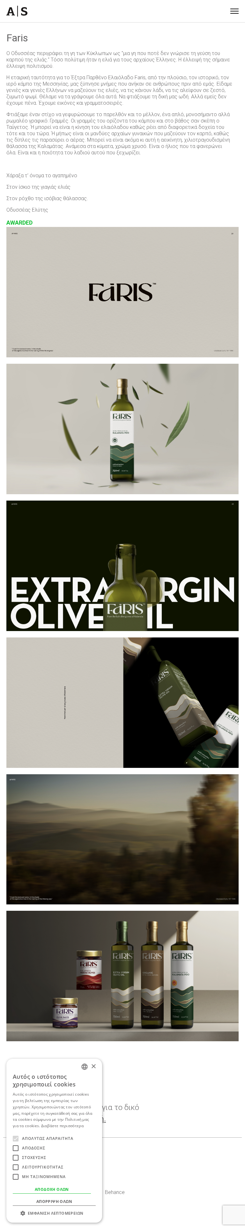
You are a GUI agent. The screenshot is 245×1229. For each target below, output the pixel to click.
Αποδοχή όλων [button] (52, 1189)
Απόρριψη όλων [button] (54, 1201)
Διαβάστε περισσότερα (62, 1125)
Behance (115, 1192)
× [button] (93, 1066)
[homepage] (16, 11)
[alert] (54, 1141)
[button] (54, 1213)
